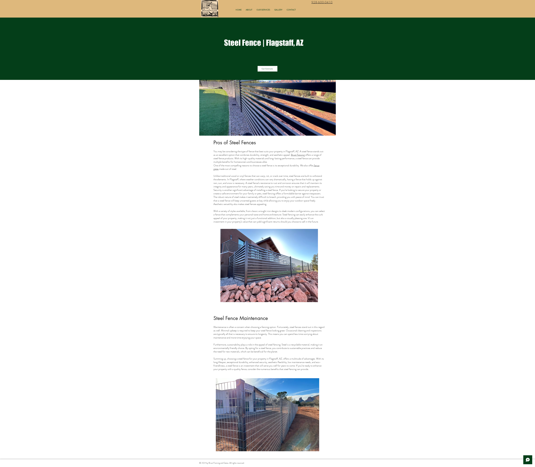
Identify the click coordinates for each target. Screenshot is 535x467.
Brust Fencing (298, 155)
